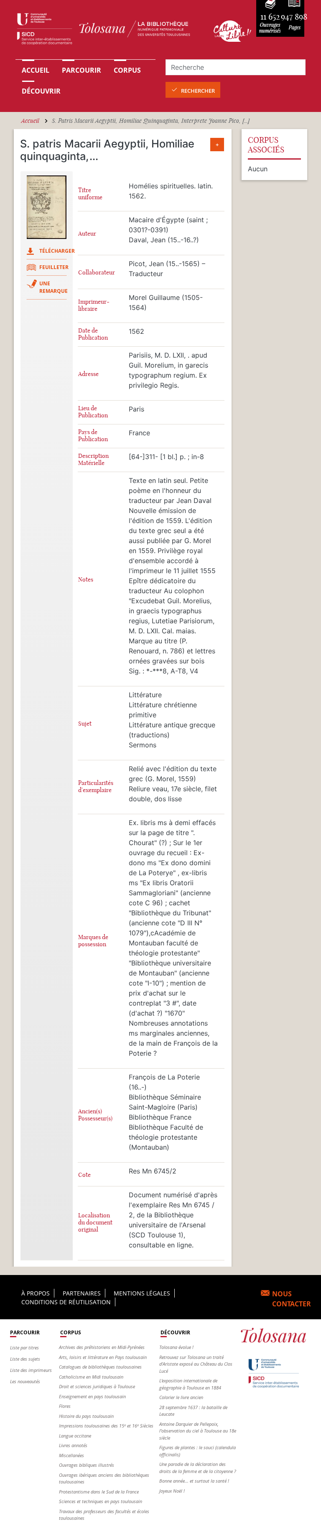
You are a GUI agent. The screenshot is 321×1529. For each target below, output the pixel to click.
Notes (85, 579)
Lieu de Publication (93, 412)
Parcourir (81, 70)
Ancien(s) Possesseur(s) (95, 1115)
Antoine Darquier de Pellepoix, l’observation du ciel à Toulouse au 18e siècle (197, 1431)
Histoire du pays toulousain (86, 1416)
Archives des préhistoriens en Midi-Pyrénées (102, 1347)
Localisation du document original (95, 1222)
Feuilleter (54, 267)
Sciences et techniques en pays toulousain (100, 1501)
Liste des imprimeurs (31, 1370)
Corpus (127, 70)
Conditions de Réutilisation (66, 1302)
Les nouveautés (25, 1381)
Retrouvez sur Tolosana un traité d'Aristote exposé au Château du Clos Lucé (195, 1364)
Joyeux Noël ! (172, 1491)
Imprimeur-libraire (94, 305)
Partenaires (82, 1293)
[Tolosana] (109, 31)
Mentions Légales (142, 1293)
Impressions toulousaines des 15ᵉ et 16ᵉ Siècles (106, 1425)
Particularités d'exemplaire (95, 787)
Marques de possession (93, 941)
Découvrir (41, 91)
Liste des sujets (25, 1359)
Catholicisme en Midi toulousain (91, 1377)
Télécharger (57, 250)
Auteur (87, 233)
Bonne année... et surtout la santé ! (194, 1481)
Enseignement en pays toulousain (92, 1396)
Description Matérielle (93, 459)
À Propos (35, 1293)
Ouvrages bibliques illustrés (86, 1465)
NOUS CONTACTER (291, 1298)
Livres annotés (73, 1445)
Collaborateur (96, 272)
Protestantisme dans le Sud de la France (99, 1491)
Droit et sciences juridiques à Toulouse (97, 1386)
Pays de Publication (93, 436)
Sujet (85, 723)
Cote (84, 1174)
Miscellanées (71, 1455)
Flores (65, 1406)
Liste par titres (24, 1347)
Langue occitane (75, 1435)
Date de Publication (93, 334)
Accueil (35, 70)
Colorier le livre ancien (181, 1397)
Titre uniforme (90, 194)
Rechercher (198, 90)
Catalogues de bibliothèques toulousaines (100, 1367)
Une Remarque (53, 287)
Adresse (88, 374)
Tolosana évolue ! (176, 1347)
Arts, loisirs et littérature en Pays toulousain (103, 1357)
